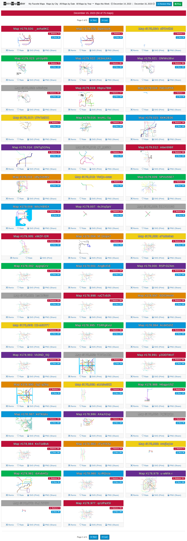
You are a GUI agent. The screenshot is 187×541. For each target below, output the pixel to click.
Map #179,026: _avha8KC (31, 28)
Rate (21, 50)
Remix (11, 50)
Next (94, 20)
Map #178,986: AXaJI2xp (93, 414)
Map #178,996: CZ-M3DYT (31, 325)
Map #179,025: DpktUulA (93, 28)
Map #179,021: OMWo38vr (155, 58)
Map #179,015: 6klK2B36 (156, 117)
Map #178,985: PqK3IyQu (156, 414)
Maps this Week (102, 4)
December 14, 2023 (122, 4)
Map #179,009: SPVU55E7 (156, 176)
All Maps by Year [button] (84, 4)
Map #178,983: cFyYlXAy (93, 443)
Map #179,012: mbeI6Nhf (155, 147)
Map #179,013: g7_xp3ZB (93, 147)
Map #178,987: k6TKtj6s (31, 414)
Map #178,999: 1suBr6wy (31, 295)
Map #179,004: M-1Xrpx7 (93, 236)
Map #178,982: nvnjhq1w (156, 443)
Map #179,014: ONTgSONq (31, 147)
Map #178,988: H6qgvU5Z (156, 384)
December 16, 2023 (143, 4)
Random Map (164, 4)
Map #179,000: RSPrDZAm (155, 265)
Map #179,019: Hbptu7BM (93, 88)
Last (106, 20)
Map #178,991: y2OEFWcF (155, 354)
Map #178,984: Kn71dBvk (31, 443)
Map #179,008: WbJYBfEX (31, 206)
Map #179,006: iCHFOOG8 (155, 206)
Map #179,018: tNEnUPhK (156, 88)
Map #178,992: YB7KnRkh (93, 354)
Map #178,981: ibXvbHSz (31, 473)
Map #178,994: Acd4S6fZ (156, 325)
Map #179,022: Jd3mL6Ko (94, 58)
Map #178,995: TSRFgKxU (93, 325)
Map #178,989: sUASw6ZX (93, 384)
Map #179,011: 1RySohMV (31, 176)
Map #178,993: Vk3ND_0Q (31, 354)
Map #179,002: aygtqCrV (31, 265)
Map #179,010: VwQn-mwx (93, 176)
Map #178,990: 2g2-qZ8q (31, 384)
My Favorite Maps (37, 4)
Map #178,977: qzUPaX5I (93, 503)
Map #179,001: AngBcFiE (93, 265)
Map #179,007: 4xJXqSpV (93, 206)
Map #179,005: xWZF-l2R (31, 236)
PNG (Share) (50, 50)
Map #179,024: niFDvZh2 (156, 28)
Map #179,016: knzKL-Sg (93, 117)
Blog (179, 4)
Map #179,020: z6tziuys (31, 88)
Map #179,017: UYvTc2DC (31, 117)
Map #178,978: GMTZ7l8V (31, 503)
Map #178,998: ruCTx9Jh (93, 295)
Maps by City (52, 4)
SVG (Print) (34, 50)
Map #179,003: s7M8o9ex (156, 236)
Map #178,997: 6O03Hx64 (156, 295)
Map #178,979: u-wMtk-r (156, 473)
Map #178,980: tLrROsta (94, 473)
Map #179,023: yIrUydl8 (31, 58)
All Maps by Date (67, 4)
